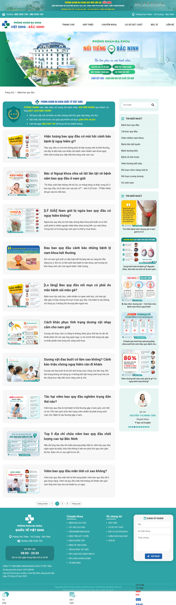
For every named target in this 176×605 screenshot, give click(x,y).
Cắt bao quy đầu (129, 131)
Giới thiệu (88, 24)
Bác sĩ (154, 24)
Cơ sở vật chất (134, 24)
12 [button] (148, 427)
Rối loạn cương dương (132, 176)
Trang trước (42, 503)
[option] (88, 59)
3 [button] (132, 427)
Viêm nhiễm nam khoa (132, 138)
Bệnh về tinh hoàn (130, 157)
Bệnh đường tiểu (129, 150)
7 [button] (139, 427)
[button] (153, 105)
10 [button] (145, 427)
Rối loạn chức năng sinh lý (134, 170)
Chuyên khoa (109, 24)
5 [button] (136, 427)
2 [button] (130, 427)
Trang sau (76, 503)
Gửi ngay (155, 556)
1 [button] (129, 427)
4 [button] (134, 427)
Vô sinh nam (127, 182)
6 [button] (138, 427)
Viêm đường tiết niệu (131, 163)
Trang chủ (68, 24)
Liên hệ (170, 24)
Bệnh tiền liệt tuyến (130, 144)
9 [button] (143, 427)
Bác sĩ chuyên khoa (118, 532)
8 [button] (141, 427)
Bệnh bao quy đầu (130, 125)
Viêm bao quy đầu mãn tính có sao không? (75, 471)
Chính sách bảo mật (118, 536)
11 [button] (147, 427)
